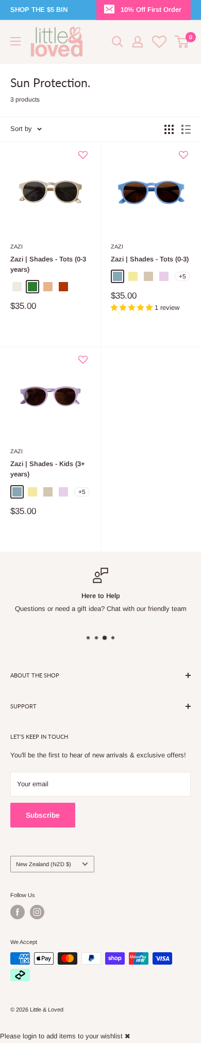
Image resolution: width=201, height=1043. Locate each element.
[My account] (137, 41)
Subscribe (43, 815)
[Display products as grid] (169, 129)
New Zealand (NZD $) (43, 864)
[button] (83, 159)
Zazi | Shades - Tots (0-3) (150, 259)
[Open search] (117, 41)
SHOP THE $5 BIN (39, 9)
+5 (182, 276)
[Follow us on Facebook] (17, 912)
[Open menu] (15, 41)
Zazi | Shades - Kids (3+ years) (47, 469)
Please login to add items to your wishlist (61, 1036)
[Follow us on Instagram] (37, 912)
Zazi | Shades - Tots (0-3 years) (48, 264)
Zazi (16, 246)
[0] (182, 42)
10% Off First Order (151, 9)
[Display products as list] (186, 129)
